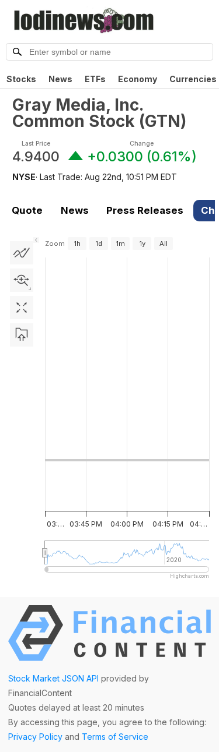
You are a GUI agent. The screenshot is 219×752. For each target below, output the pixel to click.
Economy (137, 79)
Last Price (36, 143)
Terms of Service (115, 737)
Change (142, 143)
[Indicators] (21, 252)
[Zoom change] (21, 280)
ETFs (95, 79)
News (60, 79)
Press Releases (144, 210)
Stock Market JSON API (53, 678)
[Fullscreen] (21, 307)
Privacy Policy (35, 737)
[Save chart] (21, 335)
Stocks (21, 79)
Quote (27, 210)
